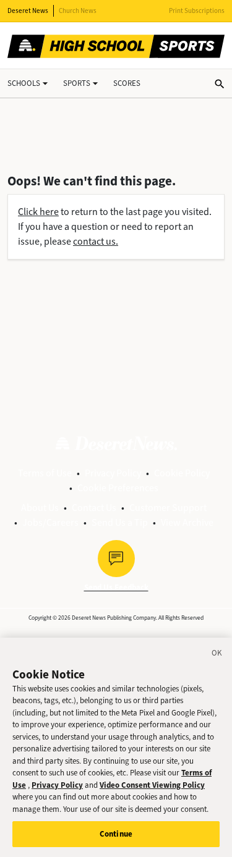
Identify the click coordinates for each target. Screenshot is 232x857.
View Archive (187, 522)
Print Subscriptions (197, 10)
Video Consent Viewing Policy (152, 785)
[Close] (217, 655)
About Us (40, 507)
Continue (116, 834)
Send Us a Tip (120, 522)
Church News (78, 10)
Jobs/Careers (50, 522)
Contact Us (94, 507)
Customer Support (168, 507)
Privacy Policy (113, 472)
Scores (126, 83)
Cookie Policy (182, 472)
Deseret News (27, 10)
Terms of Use (45, 472)
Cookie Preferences (117, 487)
